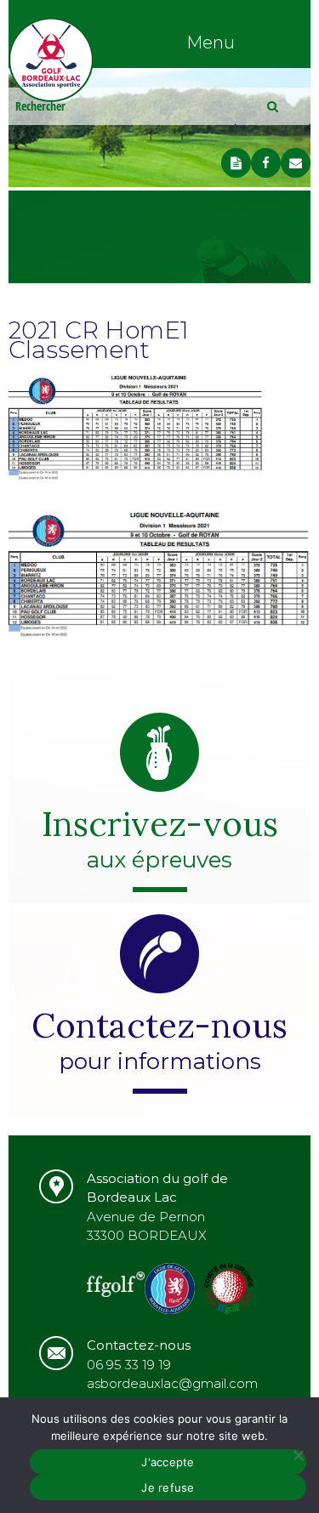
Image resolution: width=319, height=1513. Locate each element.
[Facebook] (266, 163)
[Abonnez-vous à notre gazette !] (236, 163)
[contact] (295, 163)
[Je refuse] (297, 1455)
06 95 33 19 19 (129, 1365)
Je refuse (167, 1487)
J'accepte (167, 1462)
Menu (210, 42)
